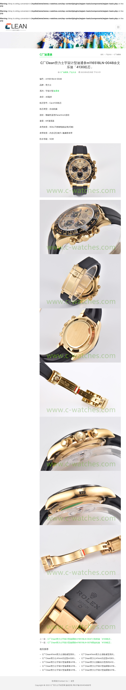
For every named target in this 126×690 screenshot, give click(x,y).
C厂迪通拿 (64, 72)
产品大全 (72, 72)
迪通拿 (56, 91)
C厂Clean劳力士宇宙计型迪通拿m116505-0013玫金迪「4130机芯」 (98, 666)
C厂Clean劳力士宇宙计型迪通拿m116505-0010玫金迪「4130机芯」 (59, 670)
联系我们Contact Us (60, 681)
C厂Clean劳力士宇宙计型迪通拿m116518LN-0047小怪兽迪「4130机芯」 (79, 639)
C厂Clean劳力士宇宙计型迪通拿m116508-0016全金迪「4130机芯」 (59, 662)
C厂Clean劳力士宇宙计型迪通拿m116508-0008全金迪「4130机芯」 (59, 666)
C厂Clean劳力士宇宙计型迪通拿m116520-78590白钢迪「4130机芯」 (98, 670)
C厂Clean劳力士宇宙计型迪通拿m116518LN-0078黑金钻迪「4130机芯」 (79, 642)
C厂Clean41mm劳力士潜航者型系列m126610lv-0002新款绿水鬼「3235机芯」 (59, 654)
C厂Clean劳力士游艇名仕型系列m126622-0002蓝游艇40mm (98, 662)
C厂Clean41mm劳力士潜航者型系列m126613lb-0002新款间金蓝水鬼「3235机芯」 (98, 654)
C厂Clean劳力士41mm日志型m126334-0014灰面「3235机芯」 (98, 658)
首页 (102, 54)
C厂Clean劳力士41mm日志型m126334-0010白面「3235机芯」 (59, 658)
